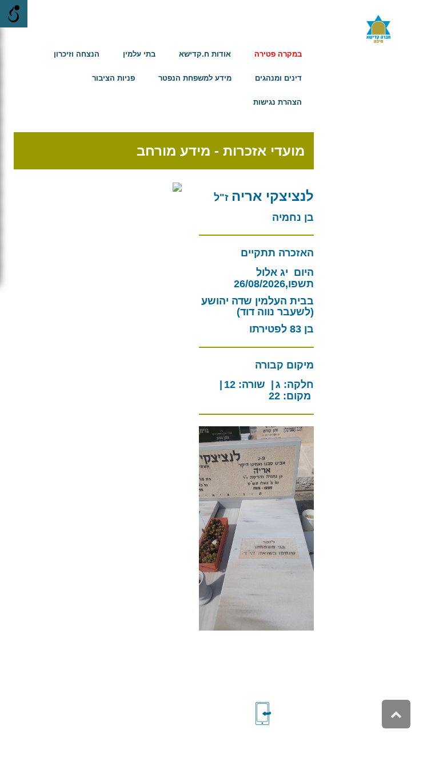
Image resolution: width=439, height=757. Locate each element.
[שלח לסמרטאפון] (282, 713)
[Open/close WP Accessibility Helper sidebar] (13, 13)
